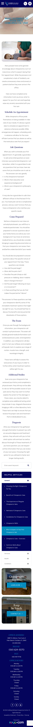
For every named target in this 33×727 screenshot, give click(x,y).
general (7, 480)
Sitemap (27, 715)
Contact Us (16, 614)
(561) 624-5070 (16, 649)
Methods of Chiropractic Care (15, 510)
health (6, 558)
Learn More (15, 585)
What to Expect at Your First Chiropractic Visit (15, 531)
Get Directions (16, 642)
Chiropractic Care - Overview (15, 538)
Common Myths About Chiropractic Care (13, 546)
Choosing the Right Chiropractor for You (16, 487)
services (7, 553)
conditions (7, 564)
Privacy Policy (20, 715)
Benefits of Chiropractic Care (15, 495)
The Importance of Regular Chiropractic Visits (15, 503)
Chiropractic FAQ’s (12, 523)
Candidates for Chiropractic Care (17, 517)
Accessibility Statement (10, 715)
